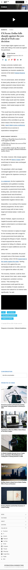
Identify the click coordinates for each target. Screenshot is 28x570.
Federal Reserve (20, 73)
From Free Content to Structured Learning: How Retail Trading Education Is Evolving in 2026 (13, 406)
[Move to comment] (20, 59)
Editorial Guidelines (20, 328)
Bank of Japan (16, 159)
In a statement (5, 181)
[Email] (17, 59)
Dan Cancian (12, 53)
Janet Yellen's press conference (15, 125)
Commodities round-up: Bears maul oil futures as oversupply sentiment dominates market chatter (13, 149)
